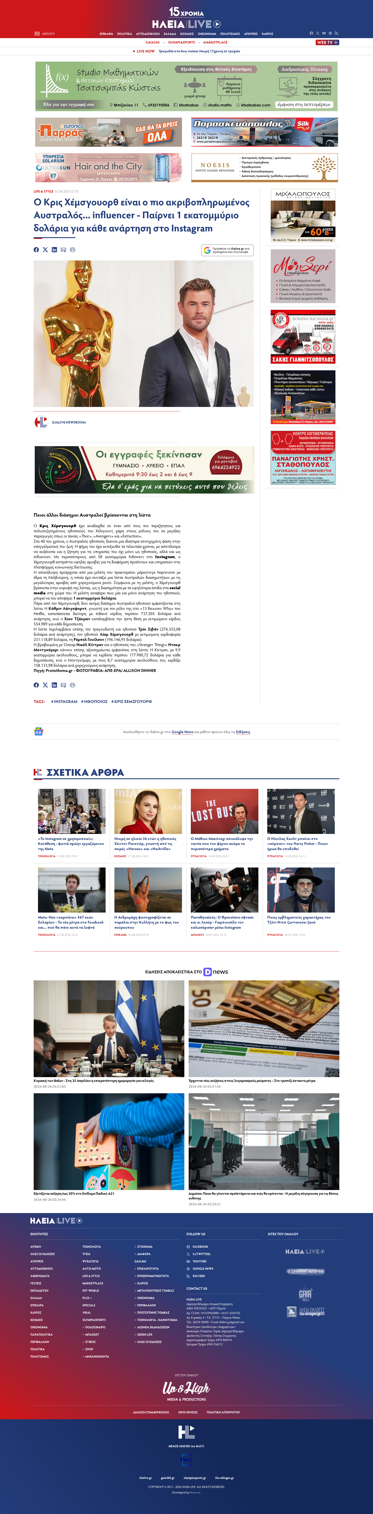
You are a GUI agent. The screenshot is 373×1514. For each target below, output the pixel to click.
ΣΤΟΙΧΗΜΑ (145, 1247)
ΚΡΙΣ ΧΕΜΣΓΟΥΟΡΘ (133, 701)
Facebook (200, 1247)
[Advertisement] (303, 518)
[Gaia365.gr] (305, 1292)
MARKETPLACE (92, 1283)
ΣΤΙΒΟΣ (90, 1342)
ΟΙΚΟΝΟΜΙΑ (207, 33)
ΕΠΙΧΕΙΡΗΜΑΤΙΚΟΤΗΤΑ (153, 1276)
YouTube (199, 1261)
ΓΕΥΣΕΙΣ (35, 1283)
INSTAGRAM (65, 701)
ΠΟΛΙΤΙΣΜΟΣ (230, 33)
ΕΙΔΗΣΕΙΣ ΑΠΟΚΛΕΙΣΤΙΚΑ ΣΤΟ (174, 971)
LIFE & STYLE (91, 1276)
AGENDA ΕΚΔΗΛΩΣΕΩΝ (153, 1327)
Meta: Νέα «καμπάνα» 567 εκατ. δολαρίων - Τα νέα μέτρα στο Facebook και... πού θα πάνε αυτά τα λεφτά (71, 922)
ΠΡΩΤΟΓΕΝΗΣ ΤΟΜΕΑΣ (153, 1312)
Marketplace (215, 42)
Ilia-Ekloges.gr (224, 1478)
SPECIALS (88, 1305)
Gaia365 (153, 42)
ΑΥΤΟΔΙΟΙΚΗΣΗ (148, 33)
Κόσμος (120, 856)
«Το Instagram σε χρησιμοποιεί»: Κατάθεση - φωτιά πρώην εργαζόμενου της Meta (71, 843)
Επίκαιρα (120, 935)
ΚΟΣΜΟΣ (187, 33)
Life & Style (43, 191)
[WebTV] (327, 42)
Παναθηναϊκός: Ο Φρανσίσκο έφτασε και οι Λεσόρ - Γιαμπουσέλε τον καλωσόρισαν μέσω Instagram (222, 922)
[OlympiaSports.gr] (305, 1272)
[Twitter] (45, 250)
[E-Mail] (63, 250)
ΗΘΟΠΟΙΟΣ (95, 701)
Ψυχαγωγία (199, 856)
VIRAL (86, 1312)
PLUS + (87, 1298)
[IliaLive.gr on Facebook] (312, 33)
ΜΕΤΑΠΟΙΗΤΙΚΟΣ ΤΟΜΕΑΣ (155, 1290)
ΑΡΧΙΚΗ (35, 1247)
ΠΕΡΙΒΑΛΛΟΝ (39, 1342)
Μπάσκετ (197, 935)
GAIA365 (140, 1261)
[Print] (72, 250)
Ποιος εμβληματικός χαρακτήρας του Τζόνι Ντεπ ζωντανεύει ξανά (299, 919)
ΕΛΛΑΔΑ (170, 33)
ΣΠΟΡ (89, 1349)
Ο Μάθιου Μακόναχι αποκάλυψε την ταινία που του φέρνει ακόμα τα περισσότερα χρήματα (222, 843)
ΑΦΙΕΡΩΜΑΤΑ (40, 1276)
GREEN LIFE (144, 1334)
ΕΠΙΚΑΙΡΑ (106, 33)
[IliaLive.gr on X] (318, 33)
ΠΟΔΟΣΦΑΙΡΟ (95, 1327)
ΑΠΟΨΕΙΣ (251, 33)
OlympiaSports (181, 42)
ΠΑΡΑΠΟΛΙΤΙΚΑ (41, 1334)
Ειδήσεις (243, 731)
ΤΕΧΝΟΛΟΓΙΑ (91, 1247)
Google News (182, 731)
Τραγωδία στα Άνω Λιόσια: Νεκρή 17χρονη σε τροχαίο (199, 51)
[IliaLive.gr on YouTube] (324, 33)
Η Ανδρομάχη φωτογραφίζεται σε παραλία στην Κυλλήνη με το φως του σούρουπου (146, 922)
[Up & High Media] (186, 1391)
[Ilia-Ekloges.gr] (305, 1313)
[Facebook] (36, 250)
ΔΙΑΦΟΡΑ (144, 1254)
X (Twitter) (201, 1254)
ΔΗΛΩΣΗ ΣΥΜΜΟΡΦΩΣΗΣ (151, 1412)
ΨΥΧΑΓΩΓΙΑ (90, 1261)
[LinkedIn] (54, 250)
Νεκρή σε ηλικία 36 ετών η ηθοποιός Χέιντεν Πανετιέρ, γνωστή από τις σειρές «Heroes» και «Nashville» (145, 843)
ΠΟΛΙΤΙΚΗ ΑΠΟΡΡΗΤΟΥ (223, 1412)
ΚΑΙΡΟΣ (267, 33)
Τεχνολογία (46, 856)
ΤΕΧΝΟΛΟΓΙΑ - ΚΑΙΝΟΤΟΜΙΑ (157, 1320)
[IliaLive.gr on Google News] (331, 33)
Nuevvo (195, 1492)
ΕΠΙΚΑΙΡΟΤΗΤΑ (148, 1268)
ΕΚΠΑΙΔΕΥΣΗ (39, 1290)
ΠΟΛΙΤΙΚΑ (124, 33)
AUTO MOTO (91, 1268)
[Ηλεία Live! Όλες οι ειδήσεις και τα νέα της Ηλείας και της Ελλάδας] (186, 17)
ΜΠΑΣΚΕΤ (92, 1334)
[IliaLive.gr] (305, 1251)
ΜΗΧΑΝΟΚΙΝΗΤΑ (97, 1356)
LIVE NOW (146, 51)
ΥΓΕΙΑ (86, 1254)
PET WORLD (90, 1290)
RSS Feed (198, 1276)
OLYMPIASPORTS (94, 1320)
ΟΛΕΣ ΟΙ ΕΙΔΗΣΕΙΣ (42, 1254)
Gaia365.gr (167, 1478)
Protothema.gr (59, 670)
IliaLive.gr (145, 1478)
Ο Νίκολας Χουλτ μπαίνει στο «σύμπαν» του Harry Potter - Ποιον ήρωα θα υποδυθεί (297, 843)
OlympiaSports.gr (195, 1478)
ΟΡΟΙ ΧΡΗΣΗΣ (188, 1412)
